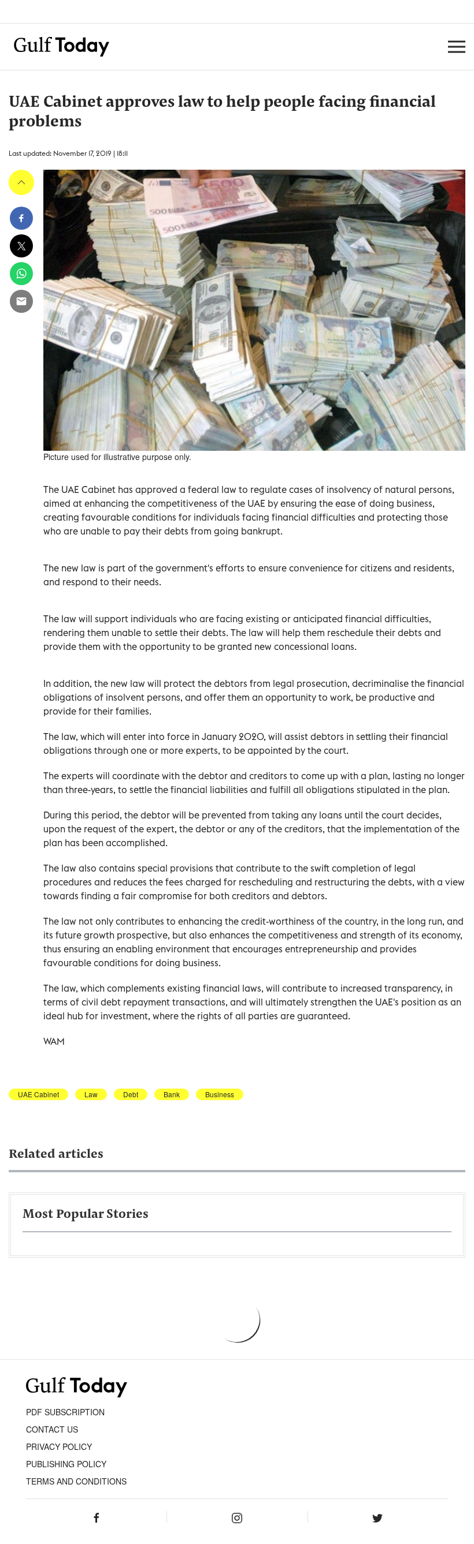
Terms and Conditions (76, 1481)
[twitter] (21, 245)
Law (91, 1094)
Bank (172, 1094)
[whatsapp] (21, 273)
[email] (21, 301)
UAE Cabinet (38, 1094)
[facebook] (21, 218)
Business (219, 1094)
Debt (130, 1094)
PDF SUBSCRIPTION (65, 1412)
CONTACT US (52, 1429)
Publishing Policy (66, 1464)
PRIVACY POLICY (59, 1446)
